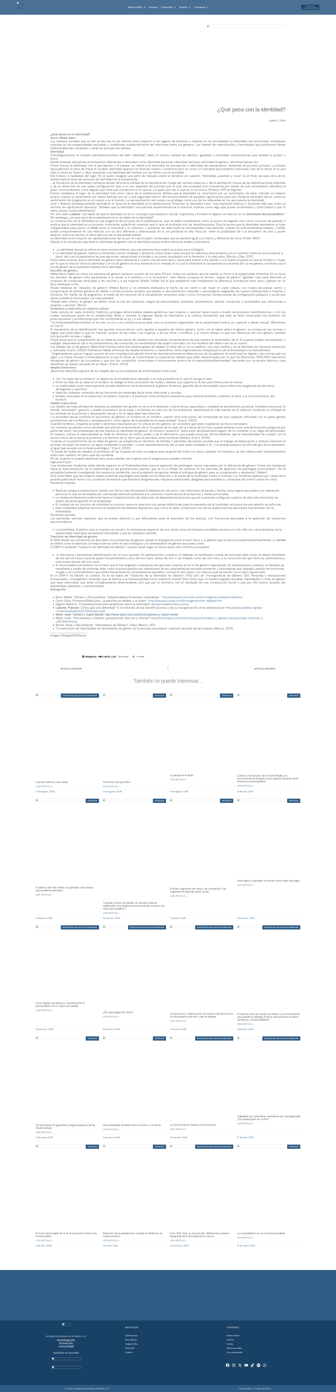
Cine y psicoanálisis (234, 1352)
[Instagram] (234, 1365)
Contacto (129, 1352)
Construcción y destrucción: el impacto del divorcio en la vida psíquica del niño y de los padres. (201, 1015)
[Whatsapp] (265, 1365)
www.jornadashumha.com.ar (170, 604)
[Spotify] (259, 1365)
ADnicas (71, 621)
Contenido (166, 7)
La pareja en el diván (182, 775)
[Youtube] (246, 1365)
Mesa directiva (131, 1340)
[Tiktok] (252, 1365)
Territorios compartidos (116, 782)
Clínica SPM (129, 1348)
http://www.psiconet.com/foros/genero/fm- (177, 601)
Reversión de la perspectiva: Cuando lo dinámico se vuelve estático (132, 1235)
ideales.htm (214, 601)
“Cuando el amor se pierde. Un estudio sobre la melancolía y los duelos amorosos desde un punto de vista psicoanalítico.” (133, 905)
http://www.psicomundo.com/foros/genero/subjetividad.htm (202, 597)
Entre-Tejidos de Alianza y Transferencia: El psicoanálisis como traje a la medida (60, 1004)
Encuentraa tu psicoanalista (310, 7)
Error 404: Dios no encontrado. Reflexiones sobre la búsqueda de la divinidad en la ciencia (199, 1235)
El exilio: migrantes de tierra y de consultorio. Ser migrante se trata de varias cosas (198, 890)
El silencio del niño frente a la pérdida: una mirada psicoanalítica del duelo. (64, 889)
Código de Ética (131, 1344)
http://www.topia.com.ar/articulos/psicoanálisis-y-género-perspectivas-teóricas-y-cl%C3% (160, 619)
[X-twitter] (240, 1365)
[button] (88, 656)
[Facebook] (227, 1365)
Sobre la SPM (135, 7)
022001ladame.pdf (92, 611)
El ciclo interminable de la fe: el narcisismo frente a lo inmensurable (66, 1235)
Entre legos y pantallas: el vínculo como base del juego (268, 880)
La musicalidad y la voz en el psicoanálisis (261, 1233)
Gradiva (183, 7)
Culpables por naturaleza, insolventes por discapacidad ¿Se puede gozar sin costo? (268, 1118)
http (229, 608)
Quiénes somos (131, 1335)
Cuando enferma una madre (52, 782)
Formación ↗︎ (201, 7)
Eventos (153, 7)
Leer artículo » (44, 786)
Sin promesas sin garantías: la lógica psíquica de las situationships (65, 1126)
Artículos (230, 1340)
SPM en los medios (234, 1348)
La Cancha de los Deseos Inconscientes (193, 1124)
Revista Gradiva (233, 1335)
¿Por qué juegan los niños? (118, 1012)
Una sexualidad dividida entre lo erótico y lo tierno (132, 1125)
